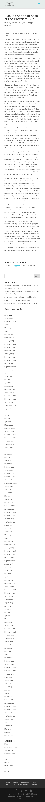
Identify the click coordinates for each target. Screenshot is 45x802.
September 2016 (10, 638)
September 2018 (10, 561)
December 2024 (10, 344)
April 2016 (8, 654)
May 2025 (7, 328)
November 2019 (10, 515)
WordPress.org (9, 772)
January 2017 (9, 625)
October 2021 (9, 441)
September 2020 (10, 483)
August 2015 (8, 680)
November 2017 (10, 593)
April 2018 (8, 577)
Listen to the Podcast (20, 785)
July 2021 (7, 451)
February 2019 (9, 544)
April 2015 (7, 693)
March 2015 (8, 697)
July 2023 (7, 373)
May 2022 (7, 418)
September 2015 (10, 677)
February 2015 (9, 700)
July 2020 (7, 490)
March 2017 (8, 619)
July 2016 (7, 645)
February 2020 (9, 506)
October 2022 (9, 402)
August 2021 (8, 447)
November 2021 (10, 438)
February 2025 (9, 337)
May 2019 (7, 535)
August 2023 (8, 370)
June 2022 (8, 415)
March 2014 (8, 735)
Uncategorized (9, 754)
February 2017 (9, 622)
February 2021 (9, 467)
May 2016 (7, 651)
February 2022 (9, 428)
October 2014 (9, 713)
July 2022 (7, 412)
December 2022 (10, 396)
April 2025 (8, 331)
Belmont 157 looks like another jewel (17, 300)
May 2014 (7, 729)
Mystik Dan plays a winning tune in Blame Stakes (21, 303)
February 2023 (9, 389)
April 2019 (8, 538)
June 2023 (8, 376)
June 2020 (8, 493)
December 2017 (10, 590)
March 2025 (8, 334)
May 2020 (7, 496)
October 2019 (9, 519)
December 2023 (10, 357)
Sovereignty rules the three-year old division (20, 297)
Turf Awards (8, 750)
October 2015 (9, 674)
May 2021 (7, 457)
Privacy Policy (31, 796)
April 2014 (8, 732)
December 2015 (10, 667)
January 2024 (9, 354)
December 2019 (10, 512)
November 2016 (10, 632)
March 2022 (8, 425)
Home (8, 782)
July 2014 (7, 722)
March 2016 (8, 658)
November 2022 (10, 399)
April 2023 (8, 383)
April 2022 (8, 422)
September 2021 (10, 444)
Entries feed (8, 765)
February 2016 (9, 661)
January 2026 (9, 318)
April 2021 (7, 460)
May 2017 (7, 612)
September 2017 (10, 599)
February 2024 (9, 350)
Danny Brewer (12, 23)
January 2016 (9, 664)
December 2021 (10, 434)
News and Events (10, 747)
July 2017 (7, 606)
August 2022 (8, 409)
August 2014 (8, 719)
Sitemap (22, 799)
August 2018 (8, 564)
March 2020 (8, 502)
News (8, 785)
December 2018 (10, 551)
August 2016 (8, 641)
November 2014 (10, 709)
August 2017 (8, 603)
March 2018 (8, 580)
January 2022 (9, 431)
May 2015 (7, 690)
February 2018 (9, 583)
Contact (34, 785)
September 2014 (10, 716)
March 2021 (8, 464)
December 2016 (10, 629)
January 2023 (9, 392)
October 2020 (9, 480)
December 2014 (10, 706)
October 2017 (9, 596)
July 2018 (7, 567)
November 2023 (10, 360)
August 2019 (8, 525)
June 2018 (8, 570)
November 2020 (10, 477)
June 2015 (8, 687)
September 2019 (10, 522)
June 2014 (8, 726)
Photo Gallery (25, 782)
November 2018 (10, 554)
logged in (17, 266)
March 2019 (8, 541)
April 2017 (7, 616)
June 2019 (8, 532)
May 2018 (7, 574)
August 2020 (8, 486)
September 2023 (10, 367)
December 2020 (10, 473)
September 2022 (10, 405)
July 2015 (7, 683)
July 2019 (7, 528)
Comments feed (10, 769)
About (15, 782)
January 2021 (9, 470)
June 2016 (8, 648)
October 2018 (9, 557)
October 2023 (9, 363)
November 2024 (10, 347)
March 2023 (8, 386)
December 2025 (10, 321)
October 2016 (9, 635)
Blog (29, 23)
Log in (6, 762)
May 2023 (7, 379)
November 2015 (10, 671)
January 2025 (9, 341)
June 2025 (8, 325)
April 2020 (8, 499)
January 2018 (9, 586)
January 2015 (9, 703)
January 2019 (9, 548)
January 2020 (9, 509)
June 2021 (8, 454)
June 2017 (8, 609)
